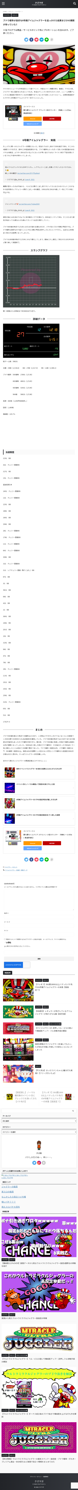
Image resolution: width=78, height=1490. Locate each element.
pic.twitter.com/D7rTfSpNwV (29, 173)
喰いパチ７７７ (9, 1201)
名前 (6, 913)
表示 (42, 133)
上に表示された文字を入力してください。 (17, 946)
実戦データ (24, 870)
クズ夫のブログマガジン (39, 1484)
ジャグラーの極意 (10, 1186)
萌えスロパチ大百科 (11, 1206)
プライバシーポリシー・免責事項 (39, 1476)
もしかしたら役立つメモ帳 (14, 1196)
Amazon (32, 119)
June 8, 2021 (30, 179)
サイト (6, 931)
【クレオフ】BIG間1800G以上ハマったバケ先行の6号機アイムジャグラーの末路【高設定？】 (54, 987)
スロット (14, 867)
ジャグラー (8, 867)
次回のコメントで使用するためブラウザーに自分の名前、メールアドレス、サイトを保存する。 (36, 939)
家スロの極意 (8, 1191)
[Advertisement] (39, 433)
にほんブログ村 (7, 1177)
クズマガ (39, 2)
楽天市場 (51, 119)
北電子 (18, 870)
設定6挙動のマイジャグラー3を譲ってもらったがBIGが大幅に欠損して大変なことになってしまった (54, 1047)
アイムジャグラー (10, 870)
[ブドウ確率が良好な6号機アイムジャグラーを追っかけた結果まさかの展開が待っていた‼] (42, 40)
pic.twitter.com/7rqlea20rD (29, 204)
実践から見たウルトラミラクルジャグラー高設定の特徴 (24, 1318)
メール (7, 922)
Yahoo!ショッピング (32, 124)
